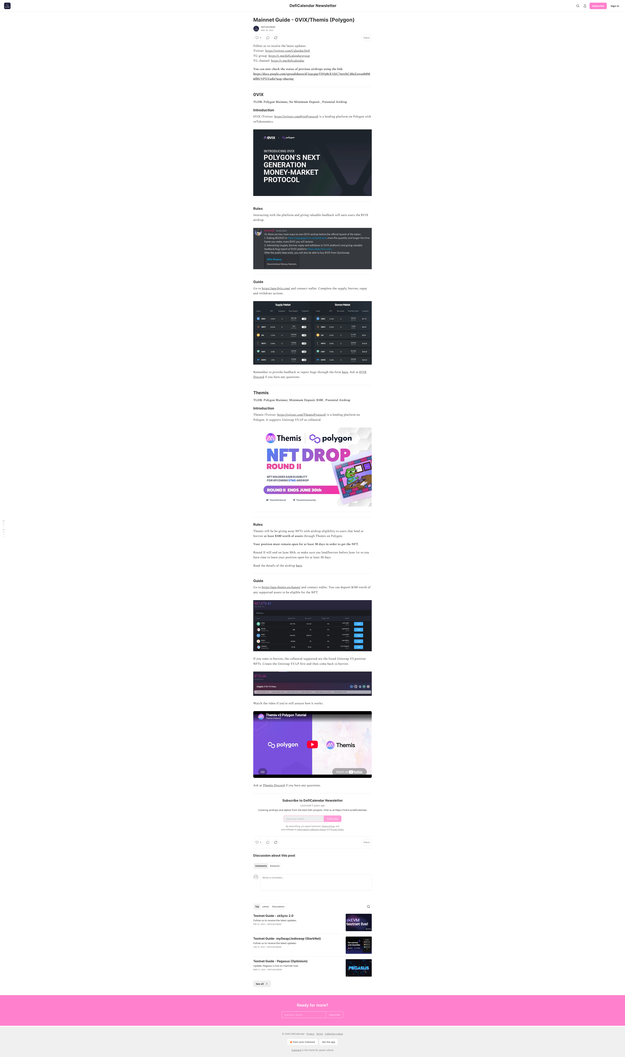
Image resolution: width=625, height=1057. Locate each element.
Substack (296, 1050)
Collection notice (334, 1033)
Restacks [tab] (274, 865)
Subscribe (598, 5)
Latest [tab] (265, 906)
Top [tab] (257, 906)
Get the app (328, 1041)
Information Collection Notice (311, 829)
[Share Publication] (585, 6)
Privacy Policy (337, 829)
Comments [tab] (261, 865)
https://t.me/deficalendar (287, 60)
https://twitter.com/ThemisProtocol (301, 414)
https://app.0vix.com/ (276, 288)
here (345, 372)
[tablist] (267, 866)
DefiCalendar (268, 27)
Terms (319, 1033)
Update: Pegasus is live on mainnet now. (276, 965)
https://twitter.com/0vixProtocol (296, 116)
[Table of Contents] (3, 528)
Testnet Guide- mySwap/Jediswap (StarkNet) (287, 938)
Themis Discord (274, 785)
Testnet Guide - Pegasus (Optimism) (280, 961)
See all (260, 983)
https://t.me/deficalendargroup (289, 56)
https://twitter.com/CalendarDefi (287, 51)
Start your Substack (304, 1041)
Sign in (615, 5)
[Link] (248, 94)
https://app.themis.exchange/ (281, 587)
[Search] (578, 6)
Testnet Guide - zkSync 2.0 (273, 916)
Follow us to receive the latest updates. (275, 920)
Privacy (310, 1033)
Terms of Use (328, 826)
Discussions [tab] (278, 906)
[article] (312, 922)
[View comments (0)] (268, 38)
